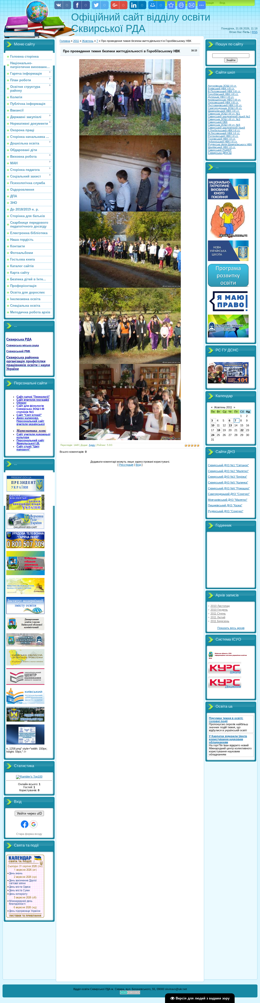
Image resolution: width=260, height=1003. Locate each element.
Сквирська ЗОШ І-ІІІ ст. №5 (224, 124)
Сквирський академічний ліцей (226, 127)
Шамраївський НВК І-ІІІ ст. (223, 110)
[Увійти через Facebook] (24, 824)
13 (230, 425)
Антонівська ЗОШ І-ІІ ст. (222, 85)
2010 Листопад (220, 605)
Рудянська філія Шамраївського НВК (230, 144)
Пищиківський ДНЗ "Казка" (225, 505)
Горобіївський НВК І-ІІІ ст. (223, 94)
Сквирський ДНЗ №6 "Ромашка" (229, 488)
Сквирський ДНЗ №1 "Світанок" (228, 465)
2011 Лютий (217, 617)
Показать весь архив (231, 627)
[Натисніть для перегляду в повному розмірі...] (130, 134)
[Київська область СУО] (228, 658)
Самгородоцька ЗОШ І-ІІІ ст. (225, 108)
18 (218, 430)
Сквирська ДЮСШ (220, 152)
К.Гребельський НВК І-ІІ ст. (224, 130)
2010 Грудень (219, 609)
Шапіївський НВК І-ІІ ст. (222, 147)
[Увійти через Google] (33, 824)
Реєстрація (126, 464)
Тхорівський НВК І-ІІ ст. (222, 138)
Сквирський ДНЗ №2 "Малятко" (228, 471)
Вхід (222, 2)
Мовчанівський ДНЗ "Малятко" (227, 499)
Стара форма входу (29, 833)
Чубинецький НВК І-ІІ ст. (222, 141)
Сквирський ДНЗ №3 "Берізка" (227, 476)
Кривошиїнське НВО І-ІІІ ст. (224, 99)
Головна (65, 40)
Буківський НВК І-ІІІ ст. (221, 88)
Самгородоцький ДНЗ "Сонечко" (229, 493)
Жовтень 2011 (223, 407)
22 (241, 430)
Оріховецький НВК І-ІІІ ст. (223, 102)
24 (212, 434)
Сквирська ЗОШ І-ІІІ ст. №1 (224, 113)
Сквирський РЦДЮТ (220, 150)
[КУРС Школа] (224, 672)
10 (212, 425)
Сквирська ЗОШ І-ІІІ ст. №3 (224, 119)
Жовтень (87, 40)
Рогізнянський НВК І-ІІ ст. (223, 136)
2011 (76, 40)
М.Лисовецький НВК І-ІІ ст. (224, 133)
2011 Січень (218, 613)
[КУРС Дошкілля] (224, 687)
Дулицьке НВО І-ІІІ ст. (221, 96)
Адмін (92, 445)
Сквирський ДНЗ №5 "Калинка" (228, 482)
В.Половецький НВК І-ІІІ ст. (224, 91)
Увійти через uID (29, 813)
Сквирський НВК (218, 122)
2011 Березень (219, 621)
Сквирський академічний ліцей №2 (229, 116)
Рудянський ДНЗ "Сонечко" (225, 511)
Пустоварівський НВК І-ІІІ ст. (225, 105)
